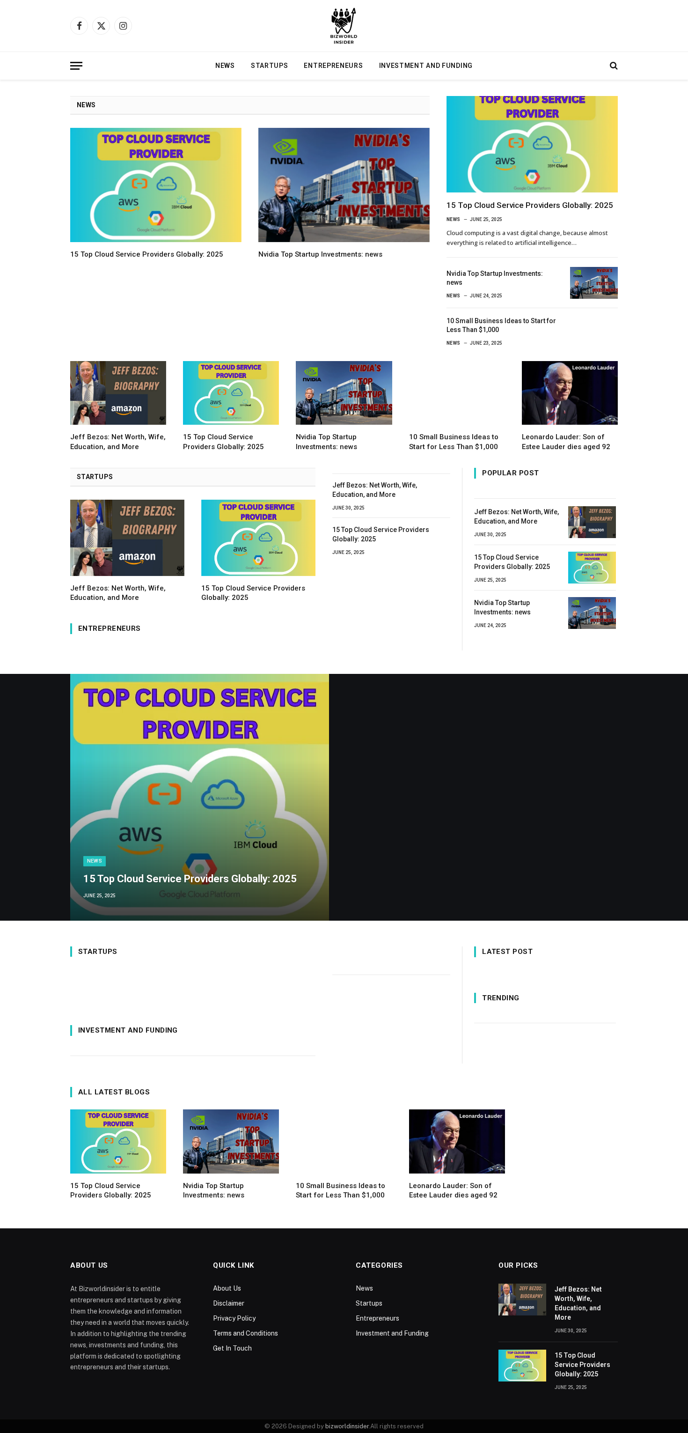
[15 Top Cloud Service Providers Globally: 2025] (156, 185)
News (225, 65)
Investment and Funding (426, 65)
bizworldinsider (347, 1426)
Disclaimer (228, 1303)
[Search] (613, 65)
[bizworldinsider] (344, 26)
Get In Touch (232, 1348)
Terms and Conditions (245, 1333)
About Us (227, 1288)
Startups (269, 65)
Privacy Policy (234, 1318)
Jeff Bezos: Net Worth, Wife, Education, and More (118, 442)
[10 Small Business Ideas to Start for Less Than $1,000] (594, 330)
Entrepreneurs (333, 65)
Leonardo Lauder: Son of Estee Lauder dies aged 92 (566, 442)
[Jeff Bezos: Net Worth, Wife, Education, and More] (118, 393)
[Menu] (76, 65)
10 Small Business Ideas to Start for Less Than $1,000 (501, 325)
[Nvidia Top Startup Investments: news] (344, 185)
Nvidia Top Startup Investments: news (320, 254)
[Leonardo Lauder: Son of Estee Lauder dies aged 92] (570, 393)
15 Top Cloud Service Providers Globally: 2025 (146, 254)
